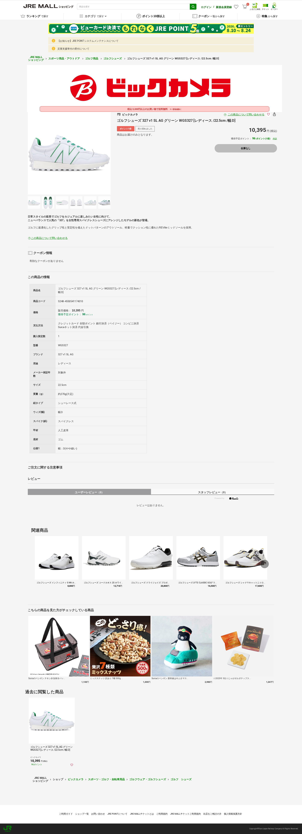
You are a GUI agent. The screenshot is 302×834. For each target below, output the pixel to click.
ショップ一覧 (82, 814)
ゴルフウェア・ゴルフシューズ (147, 779)
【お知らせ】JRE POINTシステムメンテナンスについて (87, 40)
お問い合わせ (98, 814)
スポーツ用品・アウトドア (64, 58)
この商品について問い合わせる (246, 114)
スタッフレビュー (212, 492)
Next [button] (91, 153)
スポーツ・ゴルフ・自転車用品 (106, 779)
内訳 (275, 138)
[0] (244, 6)
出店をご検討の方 (212, 814)
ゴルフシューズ (113, 58)
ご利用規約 (162, 814)
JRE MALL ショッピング (36, 59)
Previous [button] (47, 153)
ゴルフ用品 (92, 58)
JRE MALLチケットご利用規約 (185, 814)
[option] (69, 153)
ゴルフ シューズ (181, 779)
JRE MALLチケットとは (142, 814)
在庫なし (246, 148)
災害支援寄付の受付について (73, 48)
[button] (264, 564)
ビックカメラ (76, 779)
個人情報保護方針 (233, 814)
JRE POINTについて (117, 814)
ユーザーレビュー (89, 492)
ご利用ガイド (66, 814)
